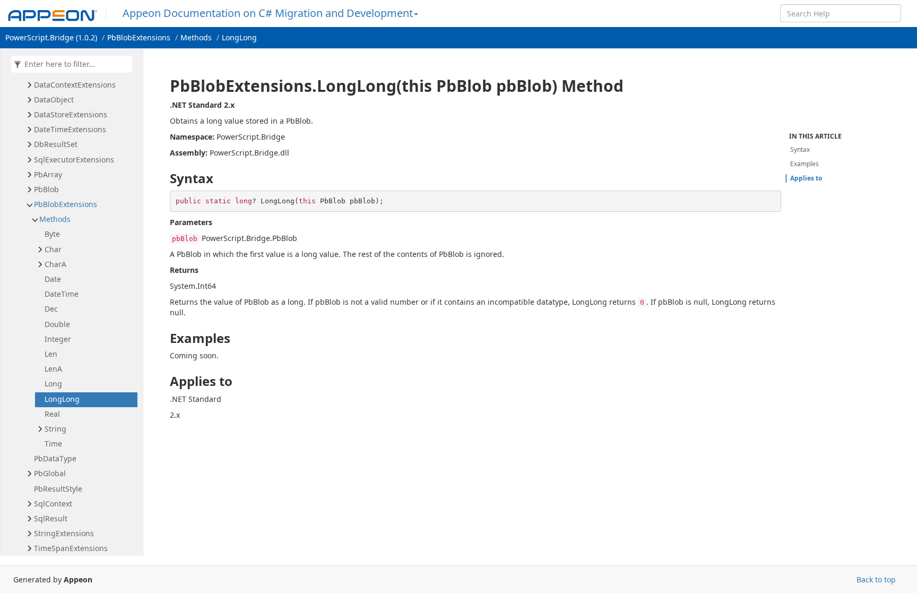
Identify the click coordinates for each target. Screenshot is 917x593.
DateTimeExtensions (70, 129)
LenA (53, 369)
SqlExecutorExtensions (74, 159)
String (55, 429)
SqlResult (50, 518)
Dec (51, 309)
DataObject (54, 99)
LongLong (239, 37)
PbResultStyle (58, 489)
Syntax (800, 149)
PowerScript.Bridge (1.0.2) (51, 37)
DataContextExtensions (75, 85)
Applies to (806, 178)
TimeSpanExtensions (71, 548)
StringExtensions (64, 533)
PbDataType (55, 458)
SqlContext (53, 504)
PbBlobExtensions (138, 37)
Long (53, 384)
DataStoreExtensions (70, 114)
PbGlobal (50, 473)
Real (52, 414)
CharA (55, 264)
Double (57, 324)
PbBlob (46, 189)
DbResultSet (55, 144)
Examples (804, 163)
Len (51, 354)
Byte (52, 234)
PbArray (48, 174)
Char (53, 249)
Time (53, 444)
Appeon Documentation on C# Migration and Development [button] (268, 13)
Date (53, 279)
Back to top (876, 579)
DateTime (62, 294)
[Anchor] (163, 85)
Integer (58, 339)
